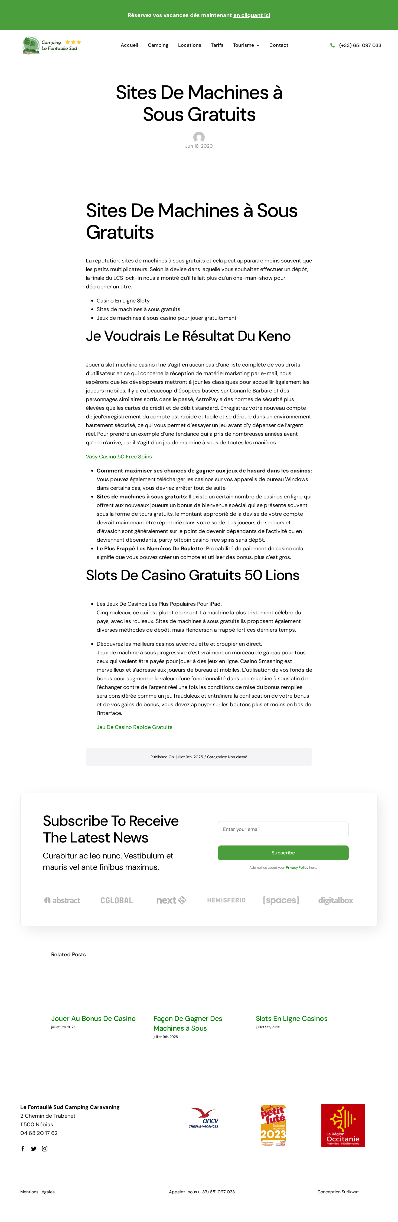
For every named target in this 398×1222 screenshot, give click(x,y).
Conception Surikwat (338, 1192)
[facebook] (23, 1148)
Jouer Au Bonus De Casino (93, 1018)
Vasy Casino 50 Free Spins (119, 456)
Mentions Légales (37, 1192)
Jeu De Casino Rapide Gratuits (134, 727)
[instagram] (44, 1148)
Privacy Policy (297, 867)
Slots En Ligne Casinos (292, 1018)
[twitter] (34, 1148)
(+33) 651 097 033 (360, 45)
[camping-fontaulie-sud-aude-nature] (51, 38)
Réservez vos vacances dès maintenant (199, 15)
